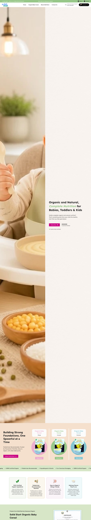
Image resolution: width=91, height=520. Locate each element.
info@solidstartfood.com (18, 1)
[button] (80, 1)
